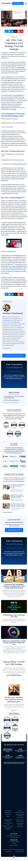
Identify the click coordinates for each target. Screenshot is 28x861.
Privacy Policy (8, 851)
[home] (6, 3)
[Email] (15, 31)
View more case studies (7, 512)
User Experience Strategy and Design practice (14, 266)
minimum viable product (20, 164)
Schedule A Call (18, 3)
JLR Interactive (16, 268)
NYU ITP (23, 279)
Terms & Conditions (19, 851)
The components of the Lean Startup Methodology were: (14, 397)
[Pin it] (21, 31)
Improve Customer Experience (20, 815)
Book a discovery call (14, 530)
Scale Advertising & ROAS (8, 823)
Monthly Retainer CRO (8, 826)
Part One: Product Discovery (11, 400)
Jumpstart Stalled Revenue (8, 820)
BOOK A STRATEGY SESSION (14, 675)
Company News (20, 819)
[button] (26, 3)
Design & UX (20, 826)
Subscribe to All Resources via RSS (14, 355)
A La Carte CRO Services (8, 828)
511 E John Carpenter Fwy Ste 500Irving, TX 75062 (14, 843)
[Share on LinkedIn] (12, 31)
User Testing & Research (20, 824)
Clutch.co (5, 322)
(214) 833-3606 (14, 837)
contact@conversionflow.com (14, 835)
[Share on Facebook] (6, 31)
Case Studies (8, 810)
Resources (8, 814)
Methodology (8, 812)
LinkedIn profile (5, 257)
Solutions (20, 810)
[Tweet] (9, 31)
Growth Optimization (20, 812)
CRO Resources (20, 821)
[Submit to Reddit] (18, 31)
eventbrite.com (11, 251)
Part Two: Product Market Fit (11, 402)
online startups (12, 65)
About (8, 816)
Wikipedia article (18, 255)
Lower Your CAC (20, 817)
